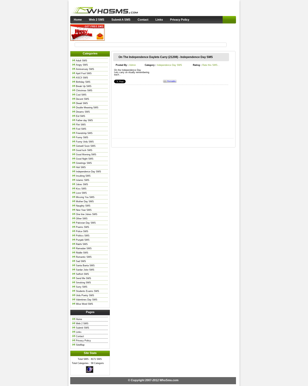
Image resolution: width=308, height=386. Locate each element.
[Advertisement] (170, 32)
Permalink (171, 81)
